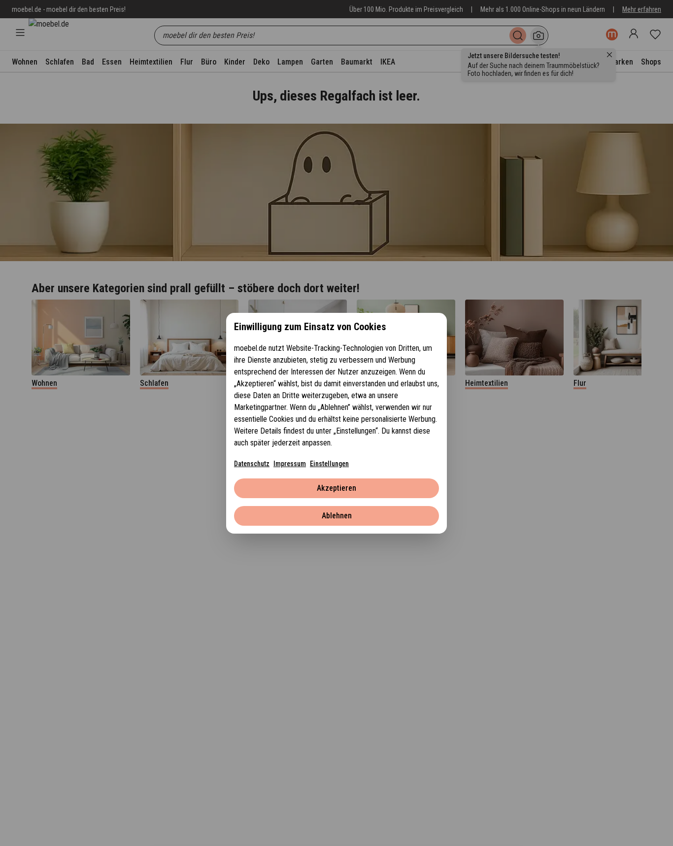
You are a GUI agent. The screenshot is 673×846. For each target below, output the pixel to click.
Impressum (289, 464)
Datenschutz (251, 464)
